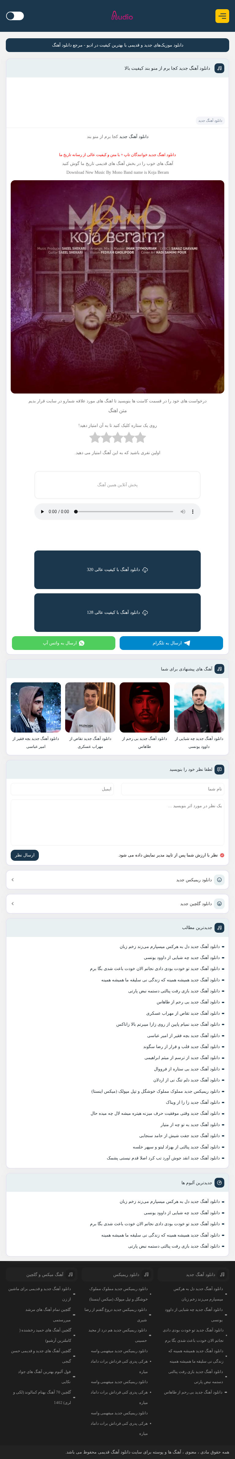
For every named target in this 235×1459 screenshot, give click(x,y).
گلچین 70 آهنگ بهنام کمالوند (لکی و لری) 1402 (42, 1397)
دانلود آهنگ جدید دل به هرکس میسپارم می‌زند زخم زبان (170, 946)
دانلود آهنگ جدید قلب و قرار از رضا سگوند (181, 1046)
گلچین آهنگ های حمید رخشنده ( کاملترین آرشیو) (45, 1335)
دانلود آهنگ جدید (210, 120)
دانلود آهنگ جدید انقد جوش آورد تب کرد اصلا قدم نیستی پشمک (163, 1158)
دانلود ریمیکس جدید (194, 880)
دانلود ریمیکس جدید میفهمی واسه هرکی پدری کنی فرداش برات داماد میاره (119, 1361)
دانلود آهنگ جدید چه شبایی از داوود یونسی (182, 957)
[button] (222, 16)
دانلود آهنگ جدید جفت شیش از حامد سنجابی (179, 1135)
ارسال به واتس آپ (60, 643)
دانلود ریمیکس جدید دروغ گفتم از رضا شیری (115, 1314)
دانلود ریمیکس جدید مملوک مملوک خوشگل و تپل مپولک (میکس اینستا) (155, 1091)
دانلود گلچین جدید (196, 903)
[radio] (140, 439)
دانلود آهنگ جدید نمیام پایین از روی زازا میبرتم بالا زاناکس (168, 1024)
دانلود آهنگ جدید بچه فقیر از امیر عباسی (183, 1035)
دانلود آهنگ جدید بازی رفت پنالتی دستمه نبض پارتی (174, 991)
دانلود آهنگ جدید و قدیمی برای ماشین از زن (39, 1293)
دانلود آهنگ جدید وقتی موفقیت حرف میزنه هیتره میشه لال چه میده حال (155, 1113)
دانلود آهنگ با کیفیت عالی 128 (113, 612)
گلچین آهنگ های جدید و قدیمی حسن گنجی (41, 1356)
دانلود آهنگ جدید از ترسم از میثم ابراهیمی (182, 1057)
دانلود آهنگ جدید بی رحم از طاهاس (188, 1002)
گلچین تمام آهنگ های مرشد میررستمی (48, 1314)
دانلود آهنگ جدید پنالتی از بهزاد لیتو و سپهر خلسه (176, 1147)
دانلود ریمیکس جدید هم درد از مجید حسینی (117, 1335)
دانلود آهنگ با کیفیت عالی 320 (113, 569)
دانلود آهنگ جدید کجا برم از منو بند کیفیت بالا (167, 68)
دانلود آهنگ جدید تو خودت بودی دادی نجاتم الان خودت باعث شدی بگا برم (155, 968)
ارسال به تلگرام (167, 643)
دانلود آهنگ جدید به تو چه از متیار (190, 1124)
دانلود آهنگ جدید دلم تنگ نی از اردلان (186, 1080)
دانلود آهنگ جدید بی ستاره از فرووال (187, 1069)
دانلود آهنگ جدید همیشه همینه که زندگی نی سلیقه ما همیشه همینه (160, 980)
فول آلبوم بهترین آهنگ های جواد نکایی (44, 1376)
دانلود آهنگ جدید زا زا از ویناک (193, 1102)
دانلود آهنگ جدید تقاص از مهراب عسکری (183, 1013)
